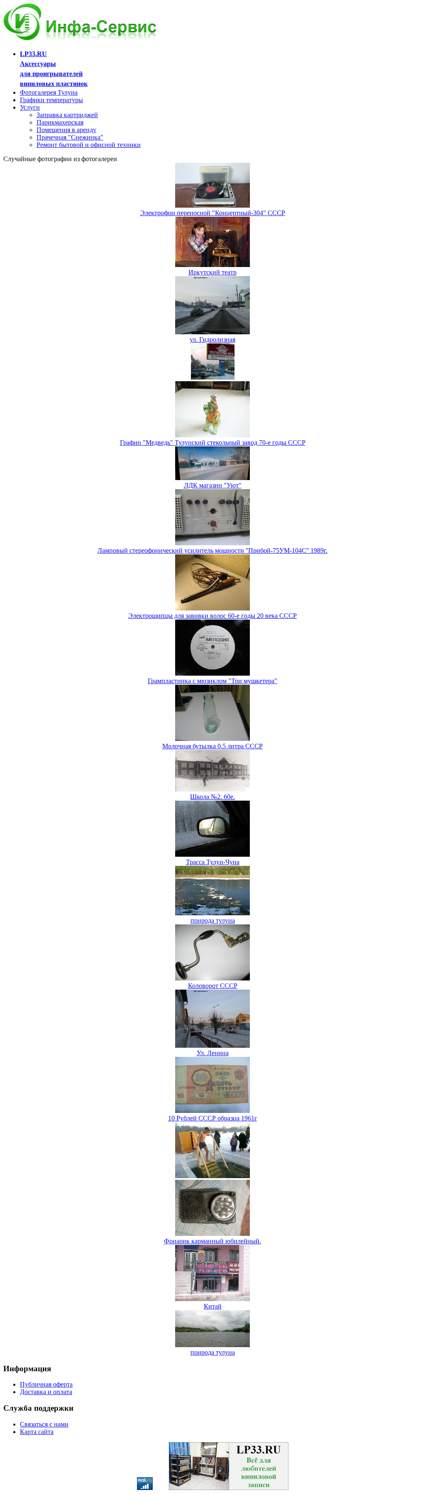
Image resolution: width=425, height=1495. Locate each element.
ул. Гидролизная (212, 339)
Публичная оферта (46, 1384)
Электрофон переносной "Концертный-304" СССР (212, 212)
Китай (213, 1306)
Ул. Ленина (213, 1052)
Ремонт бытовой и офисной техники (89, 144)
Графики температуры (51, 99)
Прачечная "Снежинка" (70, 137)
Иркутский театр (212, 272)
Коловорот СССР (212, 985)
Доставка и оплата (46, 1391)
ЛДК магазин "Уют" (213, 485)
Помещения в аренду (66, 129)
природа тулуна (213, 920)
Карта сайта (37, 1431)
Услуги (30, 107)
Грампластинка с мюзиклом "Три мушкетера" (212, 680)
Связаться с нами (44, 1424)
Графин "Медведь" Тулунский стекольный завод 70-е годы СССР (212, 442)
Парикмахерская (60, 122)
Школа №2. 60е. (212, 796)
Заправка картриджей (67, 114)
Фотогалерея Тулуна (49, 92)
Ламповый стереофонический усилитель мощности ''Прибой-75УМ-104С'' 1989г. (212, 550)
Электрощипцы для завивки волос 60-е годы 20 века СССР (212, 615)
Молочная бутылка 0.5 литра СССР (212, 746)
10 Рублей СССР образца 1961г (212, 1118)
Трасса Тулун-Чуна (212, 861)
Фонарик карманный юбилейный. (212, 1241)
